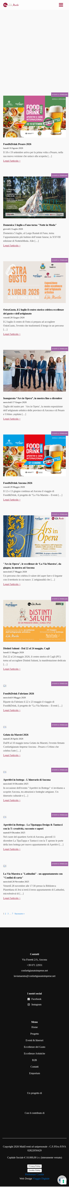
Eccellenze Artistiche (34, 1053)
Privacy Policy (34, 1166)
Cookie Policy (34, 1170)
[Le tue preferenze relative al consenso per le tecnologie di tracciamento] (63, 1181)
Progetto (34, 1033)
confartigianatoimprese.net (34, 970)
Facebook (36, 999)
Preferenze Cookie (34, 1174)
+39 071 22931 (34, 965)
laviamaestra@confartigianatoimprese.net (34, 976)
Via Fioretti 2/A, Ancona (34, 959)
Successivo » (20, 914)
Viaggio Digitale (41, 1178)
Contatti (34, 1066)
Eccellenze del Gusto (34, 1047)
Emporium (34, 1073)
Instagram (36, 1004)
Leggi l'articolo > (12, 160)
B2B (34, 1060)
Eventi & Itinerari (34, 1040)
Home (34, 1027)
